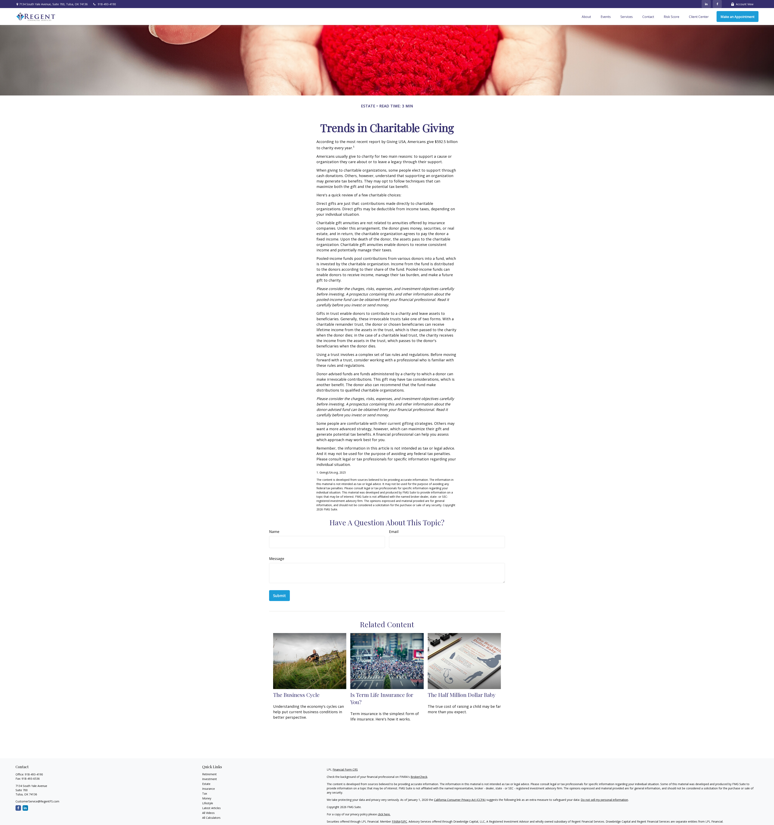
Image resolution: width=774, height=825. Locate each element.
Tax (204, 793)
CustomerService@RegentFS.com (37, 801)
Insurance (208, 789)
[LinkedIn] (706, 4)
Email (393, 531)
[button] (586, 16)
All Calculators (211, 818)
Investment (209, 779)
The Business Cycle (296, 694)
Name (274, 531)
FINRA (396, 821)
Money (206, 798)
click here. (384, 814)
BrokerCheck (419, 777)
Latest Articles (211, 808)
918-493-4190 (107, 4)
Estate (206, 784)
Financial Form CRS (345, 769)
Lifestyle (207, 803)
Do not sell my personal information (604, 800)
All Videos (208, 813)
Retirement (209, 774)
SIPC (404, 821)
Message (276, 558)
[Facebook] (717, 4)
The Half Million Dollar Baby (461, 694)
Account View (744, 4)
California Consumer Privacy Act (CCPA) (460, 800)
